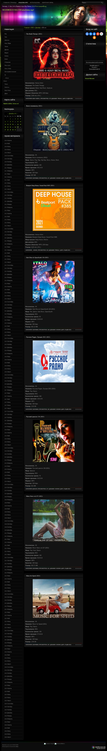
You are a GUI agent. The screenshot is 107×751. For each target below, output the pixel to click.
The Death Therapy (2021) (34, 34)
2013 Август (7, 262)
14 (7, 124)
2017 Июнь (7, 402)
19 (20, 124)
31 (15, 130)
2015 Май (7, 326)
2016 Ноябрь (8, 381)
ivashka (58, 178)
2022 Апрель (8, 579)
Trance (6, 84)
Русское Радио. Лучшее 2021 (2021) (38, 337)
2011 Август (7, 189)
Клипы (6, 56)
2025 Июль (7, 697)
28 (7, 130)
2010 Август (7, 152)
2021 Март (7, 539)
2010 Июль (7, 149)
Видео (6, 53)
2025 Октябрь (8, 706)
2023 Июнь (7, 621)
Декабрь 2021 (13, 113)
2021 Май (7, 545)
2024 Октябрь (8, 670)
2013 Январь (8, 241)
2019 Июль (7, 478)
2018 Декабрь (8, 457)
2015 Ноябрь (8, 344)
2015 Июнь (7, 329)
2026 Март (7, 722)
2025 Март (7, 685)
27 (5, 130)
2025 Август (7, 700)
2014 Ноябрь (8, 308)
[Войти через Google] (101, 34)
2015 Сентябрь (8, 338)
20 (5, 127)
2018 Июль (7, 442)
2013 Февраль (8, 244)
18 (17, 124)
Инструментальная (10, 71)
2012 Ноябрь (8, 235)
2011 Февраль (8, 171)
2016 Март (7, 356)
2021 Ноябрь (8, 563)
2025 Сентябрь (8, 703)
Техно (6, 46)
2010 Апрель (8, 140)
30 (12, 130)
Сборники (7, 62)
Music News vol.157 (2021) (34, 496)
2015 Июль (7, 332)
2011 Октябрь (8, 195)
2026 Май (7, 728)
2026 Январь (8, 716)
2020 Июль (7, 515)
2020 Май (7, 509)
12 (20, 122)
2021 (32, 27)
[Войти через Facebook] (94, 33)
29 (10, 130)
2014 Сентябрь (8, 302)
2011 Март (7, 174)
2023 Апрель (8, 615)
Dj (5, 75)
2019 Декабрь (8, 493)
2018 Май (7, 435)
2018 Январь (8, 423)
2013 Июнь (7, 256)
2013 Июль (7, 259)
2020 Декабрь (8, 530)
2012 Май (7, 216)
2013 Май (7, 253)
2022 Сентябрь (8, 594)
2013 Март (7, 247)
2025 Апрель (8, 688)
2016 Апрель (8, 359)
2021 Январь (8, 533)
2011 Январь (8, 168)
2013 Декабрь (8, 274)
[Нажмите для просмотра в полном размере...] (54, 151)
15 (10, 124)
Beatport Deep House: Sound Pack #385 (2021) (40, 185)
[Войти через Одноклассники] (94, 37)
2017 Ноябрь (8, 417)
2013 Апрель (8, 250)
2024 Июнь (7, 658)
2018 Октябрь (8, 451)
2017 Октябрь (8, 414)
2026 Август (7, 737)
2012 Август (7, 225)
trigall (60, 98)
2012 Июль (7, 222)
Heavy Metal (8, 68)
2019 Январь (8, 460)
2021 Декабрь (8, 566)
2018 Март (7, 429)
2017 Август (7, 408)
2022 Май (7, 582)
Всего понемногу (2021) (34, 106)
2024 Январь (8, 643)
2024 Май (7, 655)
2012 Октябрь (8, 232)
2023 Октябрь (8, 633)
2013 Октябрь (8, 268)
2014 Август (7, 298)
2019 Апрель (8, 469)
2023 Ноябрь (8, 636)
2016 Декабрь (8, 384)
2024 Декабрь (8, 676)
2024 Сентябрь (8, 667)
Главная (26, 27)
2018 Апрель (8, 432)
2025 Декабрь (8, 713)
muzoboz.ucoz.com (98, 747)
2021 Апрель (8, 542)
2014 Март (7, 283)
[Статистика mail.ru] (60, 743)
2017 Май (7, 399)
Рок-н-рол (7, 65)
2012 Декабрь (8, 238)
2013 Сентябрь (8, 265)
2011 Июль (7, 186)
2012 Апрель (8, 213)
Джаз (6, 93)
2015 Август (7, 335)
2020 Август (7, 518)
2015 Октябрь (8, 341)
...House (7, 78)
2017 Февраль (8, 390)
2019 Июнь (7, 475)
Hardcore (7, 87)
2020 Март (7, 502)
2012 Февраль (8, 207)
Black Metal (8, 90)
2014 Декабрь (8, 311)
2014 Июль (7, 295)
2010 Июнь (7, 146)
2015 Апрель (8, 323)
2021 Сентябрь (8, 557)
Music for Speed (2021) (33, 576)
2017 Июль (7, 405)
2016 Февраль (8, 353)
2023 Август (7, 627)
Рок (6, 34)
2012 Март (7, 210)
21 (7, 127)
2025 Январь (8, 679)
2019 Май (7, 472)
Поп (6, 37)
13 (5, 124)
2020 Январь (8, 496)
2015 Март (7, 320)
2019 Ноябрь (8, 490)
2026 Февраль (8, 719)
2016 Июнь (7, 365)
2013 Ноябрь (8, 271)
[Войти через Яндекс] (97, 33)
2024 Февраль (8, 646)
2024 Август (7, 664)
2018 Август (7, 445)
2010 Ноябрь (8, 162)
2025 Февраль (8, 682)
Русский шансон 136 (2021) (35, 417)
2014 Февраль (8, 280)
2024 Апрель (8, 652)
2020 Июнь (7, 512)
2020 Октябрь (8, 524)
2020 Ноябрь (8, 527)
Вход (44, 6)
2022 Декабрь (8, 603)
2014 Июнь (7, 292)
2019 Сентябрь (8, 484)
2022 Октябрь (8, 597)
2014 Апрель (8, 286)
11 (17, 122)
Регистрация (39, 6)
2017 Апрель (8, 396)
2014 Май (7, 289)
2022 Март (7, 576)
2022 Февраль (8, 572)
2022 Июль (7, 588)
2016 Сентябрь (8, 375)
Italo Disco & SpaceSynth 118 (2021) (37, 257)
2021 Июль (7, 551)
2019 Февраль (8, 463)
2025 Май (7, 691)
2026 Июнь (7, 731)
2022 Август (7, 591)
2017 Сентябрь (8, 411)
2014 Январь (8, 277)
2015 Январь (8, 314)
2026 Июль (7, 734)
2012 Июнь (7, 219)
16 (12, 124)
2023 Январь (8, 606)
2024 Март (7, 649)
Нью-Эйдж (8, 43)
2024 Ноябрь (8, 673)
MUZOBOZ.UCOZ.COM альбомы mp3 (18, 10)
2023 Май (7, 618)
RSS (33, 6)
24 (15, 127)
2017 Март (7, 393)
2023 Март (7, 612)
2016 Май (7, 362)
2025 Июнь (7, 694)
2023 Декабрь (8, 639)
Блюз (6, 59)
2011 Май (7, 180)
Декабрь (38, 27)
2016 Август (7, 372)
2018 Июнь (7, 439)
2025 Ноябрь (8, 709)
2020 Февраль (8, 499)
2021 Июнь (7, 548)
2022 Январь (8, 569)
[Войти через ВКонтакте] (90, 33)
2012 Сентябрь (8, 228)
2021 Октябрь (8, 560)
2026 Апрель (8, 725)
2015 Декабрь (8, 347)
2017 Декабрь (8, 420)
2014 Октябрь (8, 305)
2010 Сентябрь (8, 155)
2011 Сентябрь (8, 192)
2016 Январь (8, 350)
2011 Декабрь (8, 201)
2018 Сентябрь (8, 448)
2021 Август (7, 554)
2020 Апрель (8, 506)
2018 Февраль (8, 426)
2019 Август (7, 481)
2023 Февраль (8, 609)
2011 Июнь (7, 183)
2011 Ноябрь (8, 198)
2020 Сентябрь (8, 521)
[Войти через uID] (87, 33)
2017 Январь (8, 387)
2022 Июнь (7, 585)
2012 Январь (8, 204)
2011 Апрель (8, 177)
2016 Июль (7, 369)
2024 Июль (7, 661)
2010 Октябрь (8, 158)
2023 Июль (7, 624)
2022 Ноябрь (8, 600)
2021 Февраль (8, 536)
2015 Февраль (8, 317)
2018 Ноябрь (8, 454)
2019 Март (7, 466)
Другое (7, 49)
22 (10, 127)
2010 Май (7, 143)
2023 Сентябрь (8, 630)
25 (17, 127)
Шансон (7, 40)
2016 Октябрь (8, 378)
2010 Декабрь (8, 165)
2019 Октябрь (8, 487)
